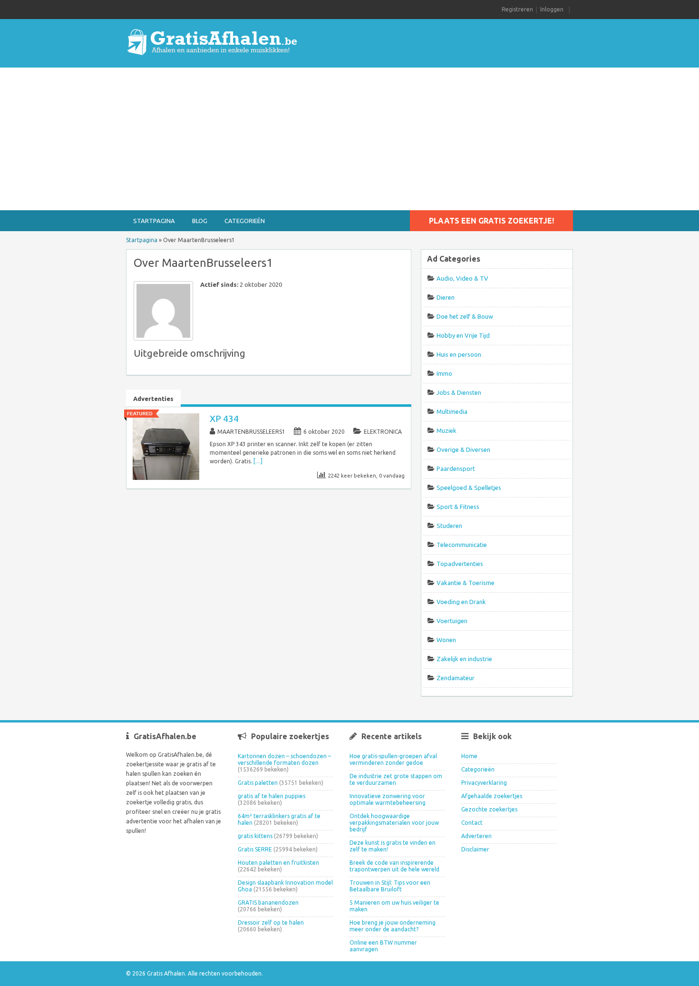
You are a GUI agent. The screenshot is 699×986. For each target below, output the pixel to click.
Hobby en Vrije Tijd (463, 335)
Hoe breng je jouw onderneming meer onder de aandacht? (393, 925)
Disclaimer (475, 849)
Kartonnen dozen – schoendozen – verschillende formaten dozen (284, 759)
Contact (472, 823)
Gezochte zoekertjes (489, 809)
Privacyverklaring (484, 783)
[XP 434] (166, 478)
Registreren (517, 9)
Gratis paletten (258, 783)
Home (469, 756)
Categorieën (244, 220)
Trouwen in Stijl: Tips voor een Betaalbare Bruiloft (390, 885)
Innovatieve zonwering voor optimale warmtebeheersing (388, 799)
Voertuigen (452, 620)
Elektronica (383, 432)
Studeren (449, 525)
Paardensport (456, 468)
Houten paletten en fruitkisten (278, 862)
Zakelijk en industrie (464, 658)
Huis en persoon (459, 354)
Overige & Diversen (463, 449)
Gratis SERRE (255, 849)
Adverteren (476, 836)
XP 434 (224, 418)
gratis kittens (255, 836)
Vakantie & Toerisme (466, 582)
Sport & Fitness (458, 506)
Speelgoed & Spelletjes (469, 487)
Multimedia (452, 411)
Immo (444, 373)
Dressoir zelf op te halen (271, 922)
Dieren (446, 297)
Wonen (446, 639)
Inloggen (551, 9)
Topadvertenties (460, 563)
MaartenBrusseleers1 (251, 432)
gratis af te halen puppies (271, 796)
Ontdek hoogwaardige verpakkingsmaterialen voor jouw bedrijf (394, 822)
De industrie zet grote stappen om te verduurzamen (396, 779)
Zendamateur (456, 677)
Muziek (446, 430)
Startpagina (154, 220)
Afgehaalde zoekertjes (491, 796)
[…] (257, 461)
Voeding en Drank (461, 601)
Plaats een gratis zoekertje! (491, 220)
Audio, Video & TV (462, 278)
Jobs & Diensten (459, 392)
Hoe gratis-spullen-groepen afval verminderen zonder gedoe (393, 759)
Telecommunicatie (462, 544)
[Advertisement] (349, 138)
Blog (199, 220)
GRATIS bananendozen (268, 902)
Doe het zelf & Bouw (465, 316)
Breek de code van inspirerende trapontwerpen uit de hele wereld (394, 865)
